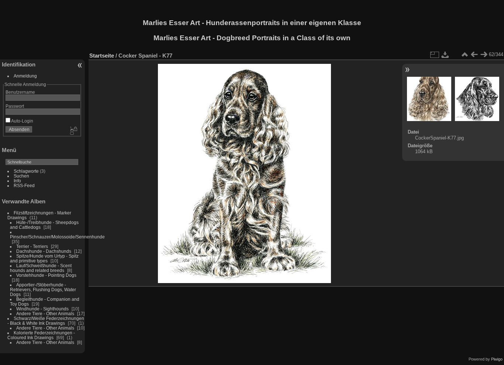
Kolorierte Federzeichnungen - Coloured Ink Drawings (41, 335)
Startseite (101, 55)
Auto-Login (21, 120)
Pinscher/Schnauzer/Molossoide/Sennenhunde (57, 236)
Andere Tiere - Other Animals (45, 313)
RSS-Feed (24, 185)
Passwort (15, 106)
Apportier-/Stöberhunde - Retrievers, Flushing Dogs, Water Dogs (43, 289)
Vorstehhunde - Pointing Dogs (46, 275)
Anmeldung (25, 75)
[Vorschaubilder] (464, 54)
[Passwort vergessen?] (73, 131)
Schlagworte (26, 171)
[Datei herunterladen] (445, 54)
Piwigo (497, 359)
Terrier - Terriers (32, 246)
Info (17, 180)
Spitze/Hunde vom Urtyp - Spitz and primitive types (44, 258)
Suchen (21, 175)
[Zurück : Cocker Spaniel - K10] (474, 54)
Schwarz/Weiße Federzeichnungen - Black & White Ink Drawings (45, 321)
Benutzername (20, 92)
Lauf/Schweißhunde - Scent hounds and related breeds (41, 268)
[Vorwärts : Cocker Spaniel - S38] (484, 54)
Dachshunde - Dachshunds (43, 251)
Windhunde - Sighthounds (42, 308)
